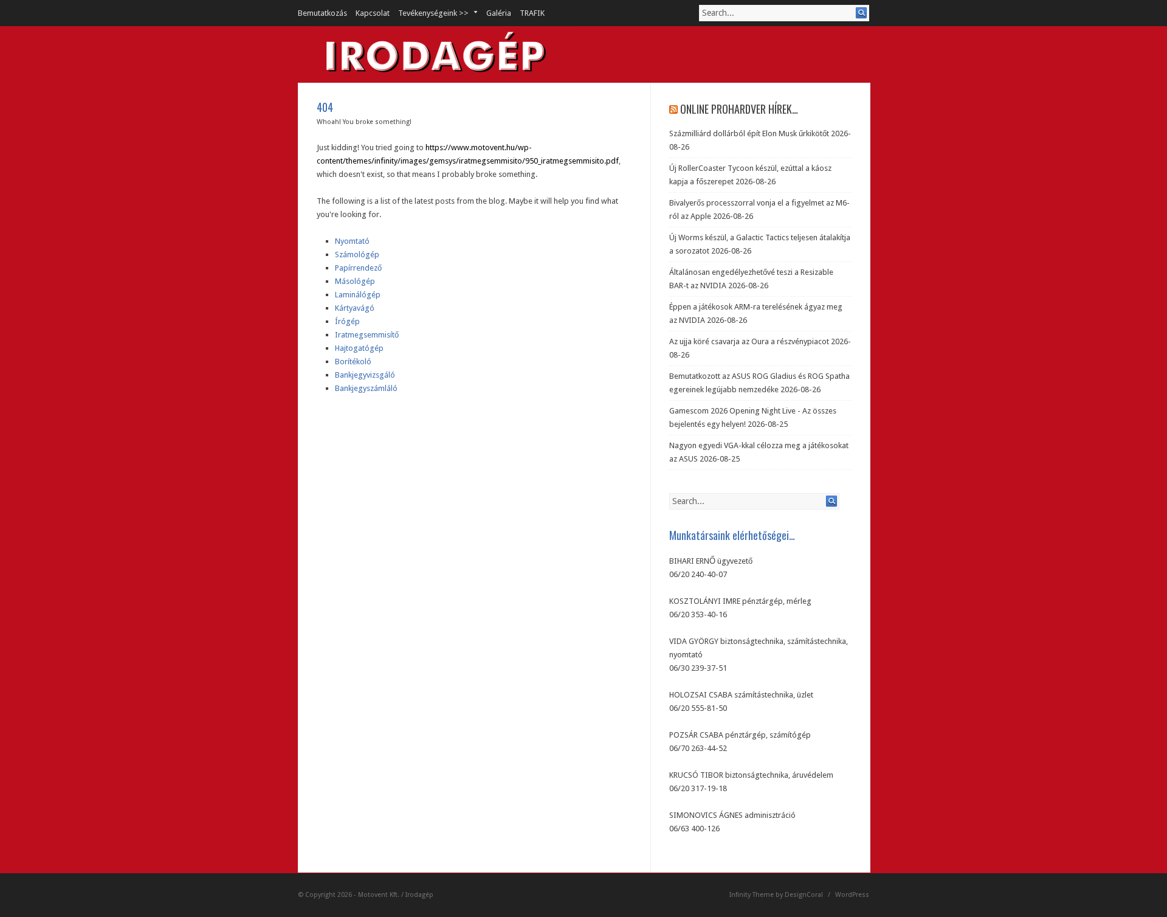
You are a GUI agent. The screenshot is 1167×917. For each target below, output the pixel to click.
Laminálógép (357, 294)
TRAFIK (532, 13)
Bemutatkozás (322, 13)
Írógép (347, 321)
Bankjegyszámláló (366, 388)
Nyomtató (352, 241)
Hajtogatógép (359, 348)
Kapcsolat (373, 13)
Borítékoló (353, 361)
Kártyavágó (354, 308)
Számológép (357, 254)
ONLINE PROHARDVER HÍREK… (739, 109)
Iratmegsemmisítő (367, 334)
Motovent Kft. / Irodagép (395, 895)
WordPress (852, 895)
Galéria (498, 13)
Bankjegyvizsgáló (365, 374)
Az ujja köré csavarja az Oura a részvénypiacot (749, 341)
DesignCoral (804, 895)
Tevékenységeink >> (429, 13)
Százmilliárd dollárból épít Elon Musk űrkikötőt (749, 133)
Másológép (355, 281)
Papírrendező (358, 267)
